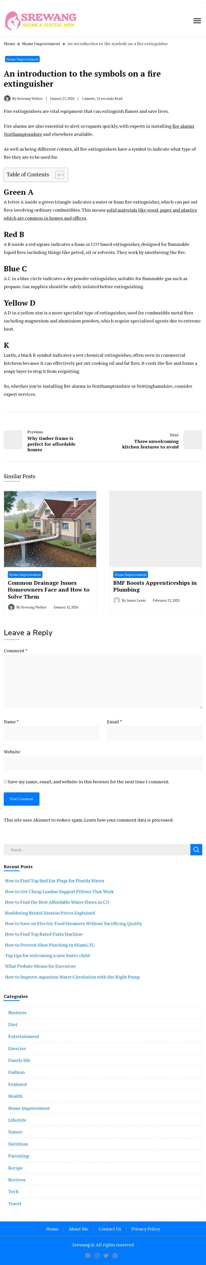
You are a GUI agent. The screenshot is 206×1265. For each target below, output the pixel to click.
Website (12, 752)
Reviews (16, 1180)
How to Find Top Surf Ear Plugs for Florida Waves (54, 881)
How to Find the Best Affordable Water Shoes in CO (57, 902)
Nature (15, 1132)
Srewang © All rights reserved (103, 1245)
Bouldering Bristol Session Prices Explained (50, 913)
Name (11, 722)
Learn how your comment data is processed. (128, 820)
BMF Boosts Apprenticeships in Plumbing (155, 586)
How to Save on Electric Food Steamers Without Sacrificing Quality (73, 923)
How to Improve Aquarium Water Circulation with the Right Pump (72, 977)
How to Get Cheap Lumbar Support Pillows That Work (59, 891)
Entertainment (23, 1036)
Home (52, 1229)
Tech (13, 1191)
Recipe (15, 1168)
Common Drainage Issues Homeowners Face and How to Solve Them (48, 589)
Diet (12, 1024)
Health (15, 1096)
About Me (78, 1229)
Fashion (16, 1072)
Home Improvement (22, 59)
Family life (19, 1060)
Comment (15, 650)
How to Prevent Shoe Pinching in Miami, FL (49, 945)
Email (114, 722)
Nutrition (18, 1144)
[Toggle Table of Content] (57, 175)
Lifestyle (17, 1120)
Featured (17, 1084)
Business (17, 1012)
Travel (14, 1204)
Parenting (18, 1156)
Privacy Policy (145, 1229)
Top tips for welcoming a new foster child (47, 955)
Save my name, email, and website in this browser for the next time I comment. (88, 782)
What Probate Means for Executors (40, 966)
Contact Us (110, 1229)
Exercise (17, 1048)
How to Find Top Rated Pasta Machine (44, 934)
